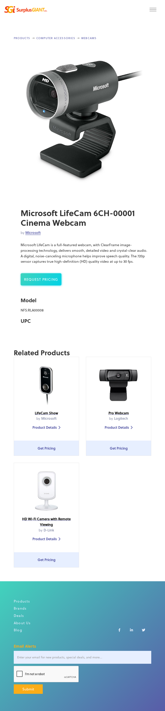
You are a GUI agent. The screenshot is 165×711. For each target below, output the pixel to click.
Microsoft (33, 232)
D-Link (49, 530)
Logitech (121, 418)
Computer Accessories (55, 38)
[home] (25, 9)
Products (22, 38)
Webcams (88, 38)
